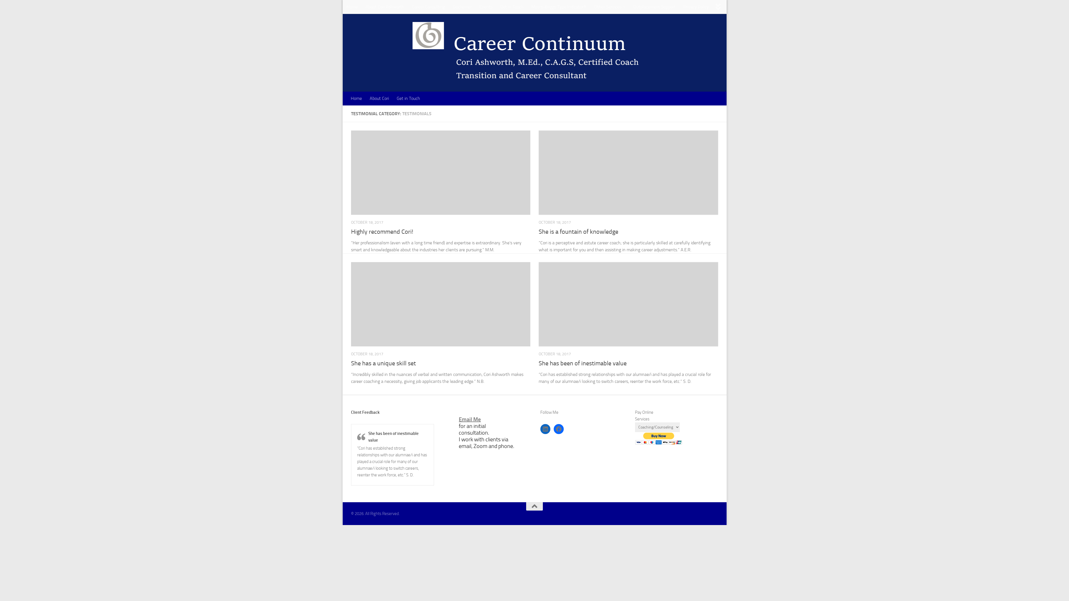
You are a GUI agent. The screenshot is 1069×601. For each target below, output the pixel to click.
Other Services (607, 6)
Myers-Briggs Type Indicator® (558, 6)
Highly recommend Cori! (382, 231)
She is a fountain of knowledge (578, 231)
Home (352, 6)
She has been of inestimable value (583, 363)
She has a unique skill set (383, 363)
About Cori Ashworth (385, 6)
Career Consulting (428, 6)
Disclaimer (462, 6)
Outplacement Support (654, 6)
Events (485, 6)
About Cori (379, 98)
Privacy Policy (696, 6)
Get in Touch (512, 6)
